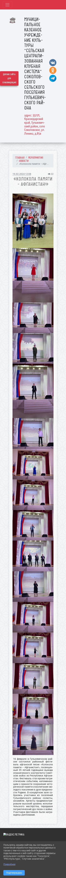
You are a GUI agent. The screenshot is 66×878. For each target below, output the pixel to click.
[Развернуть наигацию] (7, 4)
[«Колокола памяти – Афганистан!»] (33, 221)
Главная (20, 157)
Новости (23, 160)
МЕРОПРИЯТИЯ (35, 157)
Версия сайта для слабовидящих (9, 78)
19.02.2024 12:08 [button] (22, 174)
